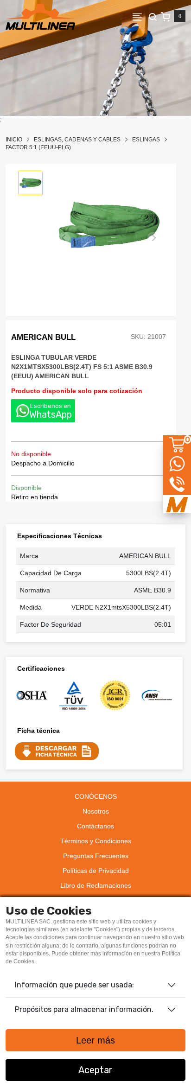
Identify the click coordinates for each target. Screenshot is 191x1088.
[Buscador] (152, 17)
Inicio (14, 139)
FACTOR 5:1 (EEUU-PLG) (38, 147)
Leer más (95, 1040)
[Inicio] (40, 17)
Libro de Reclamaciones (95, 885)
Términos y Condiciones (95, 841)
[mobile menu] (140, 17)
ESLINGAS (146, 139)
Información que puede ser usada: (74, 984)
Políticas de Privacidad (96, 870)
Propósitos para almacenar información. (84, 1009)
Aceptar (95, 1069)
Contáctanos (95, 826)
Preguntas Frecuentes (95, 855)
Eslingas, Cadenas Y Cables (77, 139)
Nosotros (96, 811)
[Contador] (173, 17)
